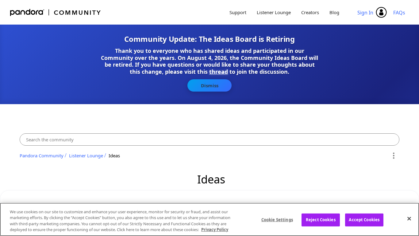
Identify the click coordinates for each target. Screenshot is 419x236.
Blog (334, 12)
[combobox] (209, 139)
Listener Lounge (274, 12)
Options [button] (393, 155)
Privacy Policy (214, 229)
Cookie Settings (277, 219)
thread (218, 71)
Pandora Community (55, 12)
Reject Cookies (321, 219)
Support (237, 12)
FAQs (399, 12)
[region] (209, 219)
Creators (310, 12)
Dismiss (209, 85)
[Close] (409, 218)
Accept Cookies (364, 219)
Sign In (365, 12)
